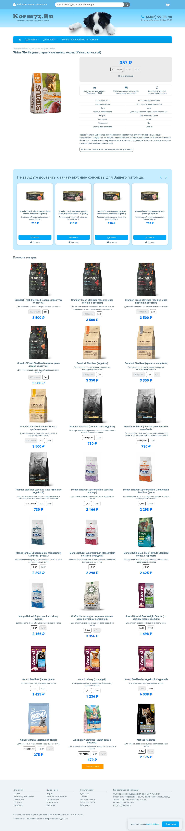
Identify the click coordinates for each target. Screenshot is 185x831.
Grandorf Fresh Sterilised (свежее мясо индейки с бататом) (146, 301)
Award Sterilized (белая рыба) (38, 679)
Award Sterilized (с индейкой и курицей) (146, 679)
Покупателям (86, 790)
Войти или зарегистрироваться (32, 4)
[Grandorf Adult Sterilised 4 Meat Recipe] (38, 406)
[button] (161, 177)
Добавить (35, 237)
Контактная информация (125, 790)
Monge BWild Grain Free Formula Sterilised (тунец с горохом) (146, 554)
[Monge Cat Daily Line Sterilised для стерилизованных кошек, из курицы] (92, 469)
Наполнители (53, 799)
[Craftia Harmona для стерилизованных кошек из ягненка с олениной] (92, 595)
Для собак (31, 39)
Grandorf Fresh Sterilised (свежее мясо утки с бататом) (38, 301)
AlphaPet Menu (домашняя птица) (38, 740)
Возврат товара (87, 799)
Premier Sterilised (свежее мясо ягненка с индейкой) (38, 491)
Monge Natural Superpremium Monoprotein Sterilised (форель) (38, 554)
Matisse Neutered (146, 740)
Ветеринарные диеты (24, 796)
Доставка (84, 793)
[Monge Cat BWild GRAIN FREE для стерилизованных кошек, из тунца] (146, 532)
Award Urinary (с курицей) (92, 679)
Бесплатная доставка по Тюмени (80, 39)
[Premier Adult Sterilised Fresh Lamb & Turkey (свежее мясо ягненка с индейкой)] (38, 469)
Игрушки (18, 802)
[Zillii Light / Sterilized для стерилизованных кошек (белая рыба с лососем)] (92, 719)
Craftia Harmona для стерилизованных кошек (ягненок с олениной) (92, 617)
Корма (17, 793)
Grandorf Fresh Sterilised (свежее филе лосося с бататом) (38, 364)
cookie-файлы (152, 824)
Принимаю (170, 824)
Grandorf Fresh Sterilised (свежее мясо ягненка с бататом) (92, 301)
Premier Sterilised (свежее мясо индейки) (92, 426)
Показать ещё (92, 766)
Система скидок (87, 802)
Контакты (85, 805)
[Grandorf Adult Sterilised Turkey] (92, 342)
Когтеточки (52, 802)
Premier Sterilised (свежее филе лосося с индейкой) (146, 428)
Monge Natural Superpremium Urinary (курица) (38, 617)
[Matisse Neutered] (146, 719)
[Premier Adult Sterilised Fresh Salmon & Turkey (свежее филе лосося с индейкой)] (146, 406)
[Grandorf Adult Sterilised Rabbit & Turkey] (146, 342)
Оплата (83, 796)
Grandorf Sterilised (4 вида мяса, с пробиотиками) (38, 428)
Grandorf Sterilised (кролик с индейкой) (146, 363)
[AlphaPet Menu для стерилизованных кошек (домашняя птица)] (38, 719)
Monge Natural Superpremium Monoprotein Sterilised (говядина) (92, 554)
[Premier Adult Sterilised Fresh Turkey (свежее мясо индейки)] (92, 406)
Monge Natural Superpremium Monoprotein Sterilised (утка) (146, 491)
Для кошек (49, 39)
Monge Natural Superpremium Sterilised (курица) (92, 491)
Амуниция (18, 805)
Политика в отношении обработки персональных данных (40, 819)
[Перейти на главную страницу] (19, 39)
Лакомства (19, 799)
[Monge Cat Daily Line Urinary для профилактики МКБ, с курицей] (38, 595)
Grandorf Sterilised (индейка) (92, 363)
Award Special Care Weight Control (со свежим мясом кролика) (146, 617)
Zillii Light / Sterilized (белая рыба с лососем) (92, 741)
